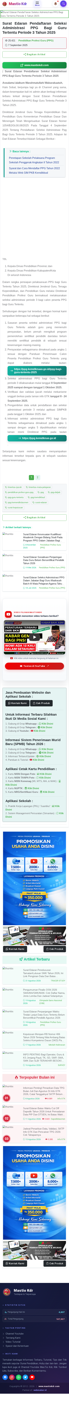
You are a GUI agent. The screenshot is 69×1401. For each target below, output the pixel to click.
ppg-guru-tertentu (15, 497)
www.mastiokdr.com (36, 65)
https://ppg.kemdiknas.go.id (39, 438)
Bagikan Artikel (35, 54)
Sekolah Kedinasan (56, 1045)
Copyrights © (15, 1386)
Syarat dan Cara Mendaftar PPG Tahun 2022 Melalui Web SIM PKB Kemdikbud (34, 170)
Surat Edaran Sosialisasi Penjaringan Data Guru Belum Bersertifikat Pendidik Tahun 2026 (43, 560)
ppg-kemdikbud (37, 497)
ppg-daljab (55, 492)
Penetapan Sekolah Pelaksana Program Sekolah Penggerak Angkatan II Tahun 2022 (34, 160)
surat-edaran (41, 502)
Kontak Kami (19, 703)
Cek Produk (42, 703)
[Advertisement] (34, 219)
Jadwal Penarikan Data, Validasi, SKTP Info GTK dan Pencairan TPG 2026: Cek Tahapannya (43, 1131)
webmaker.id (40, 1390)
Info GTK (61, 1099)
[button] (55, 3)
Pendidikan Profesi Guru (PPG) (52, 568)
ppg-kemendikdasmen (17, 502)
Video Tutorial (12, 1342)
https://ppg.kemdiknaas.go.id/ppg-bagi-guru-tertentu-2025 (38, 371)
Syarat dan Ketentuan (17, 1346)
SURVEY (61, 1065)
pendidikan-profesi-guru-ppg (20, 492)
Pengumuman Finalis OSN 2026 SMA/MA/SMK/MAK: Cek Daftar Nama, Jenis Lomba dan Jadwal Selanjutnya (44, 992)
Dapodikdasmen (58, 1119)
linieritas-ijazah (14, 487)
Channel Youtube (14, 1333)
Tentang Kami (12, 1338)
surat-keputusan (15, 508)
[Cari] (63, 3)
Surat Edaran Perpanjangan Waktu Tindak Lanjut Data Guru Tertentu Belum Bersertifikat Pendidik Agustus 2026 (44, 1014)
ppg (42, 492)
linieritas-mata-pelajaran (39, 487)
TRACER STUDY (58, 980)
